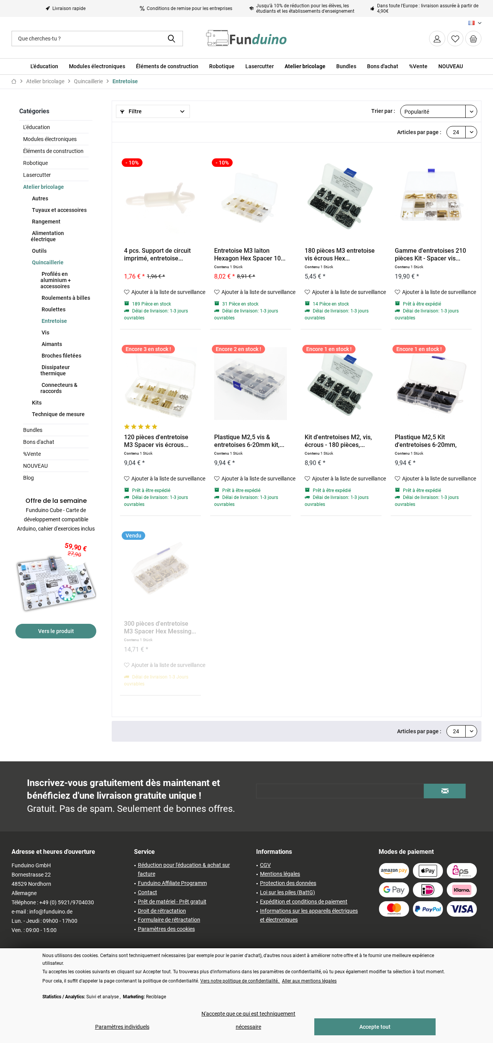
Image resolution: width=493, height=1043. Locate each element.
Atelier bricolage (43, 187)
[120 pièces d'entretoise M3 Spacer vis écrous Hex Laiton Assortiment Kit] (160, 383)
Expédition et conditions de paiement (303, 902)
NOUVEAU (35, 466)
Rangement (45, 221)
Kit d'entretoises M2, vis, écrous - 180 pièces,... (338, 440)
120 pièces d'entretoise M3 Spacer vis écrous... (156, 440)
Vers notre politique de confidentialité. (240, 981)
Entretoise (53, 321)
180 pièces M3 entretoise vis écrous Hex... (340, 254)
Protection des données (288, 883)
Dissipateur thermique (55, 370)
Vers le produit (56, 631)
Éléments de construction (53, 151)
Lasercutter (37, 175)
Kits (36, 403)
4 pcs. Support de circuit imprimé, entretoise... (157, 254)
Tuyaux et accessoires (59, 210)
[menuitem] (473, 38)
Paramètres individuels (122, 1027)
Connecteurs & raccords (58, 388)
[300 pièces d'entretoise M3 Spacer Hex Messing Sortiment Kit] (160, 569)
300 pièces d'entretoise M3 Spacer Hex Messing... (160, 627)
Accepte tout (375, 1027)
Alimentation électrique (47, 236)
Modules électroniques (50, 139)
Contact (147, 892)
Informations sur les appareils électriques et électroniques (309, 915)
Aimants (51, 344)
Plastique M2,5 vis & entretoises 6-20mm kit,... (249, 440)
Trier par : (383, 111)
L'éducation (36, 127)
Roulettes (52, 309)
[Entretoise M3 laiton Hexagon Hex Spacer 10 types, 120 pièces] (250, 196)
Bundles (32, 430)
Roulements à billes (65, 298)
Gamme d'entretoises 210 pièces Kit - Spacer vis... (430, 254)
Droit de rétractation (162, 911)
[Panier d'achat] (473, 38)
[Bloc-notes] (455, 38)
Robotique (35, 163)
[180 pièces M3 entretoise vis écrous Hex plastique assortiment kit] (341, 196)
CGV (265, 865)
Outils (39, 251)
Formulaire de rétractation (169, 920)
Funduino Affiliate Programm (172, 883)
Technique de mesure (58, 414)
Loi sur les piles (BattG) (287, 892)
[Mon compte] (437, 38)
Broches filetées (60, 356)
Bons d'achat (38, 442)
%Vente (32, 454)
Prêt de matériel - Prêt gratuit (172, 902)
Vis (44, 332)
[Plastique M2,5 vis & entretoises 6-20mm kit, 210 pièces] (250, 383)
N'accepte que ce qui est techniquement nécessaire (248, 1020)
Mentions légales (280, 874)
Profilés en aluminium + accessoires (55, 280)
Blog (28, 478)
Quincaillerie (47, 262)
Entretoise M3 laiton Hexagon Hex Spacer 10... (249, 254)
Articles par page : (419, 132)
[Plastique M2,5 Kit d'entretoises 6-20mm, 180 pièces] (431, 383)
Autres (39, 198)
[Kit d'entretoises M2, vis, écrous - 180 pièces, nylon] (341, 383)
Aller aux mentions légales (309, 981)
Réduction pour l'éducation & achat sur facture (184, 869)
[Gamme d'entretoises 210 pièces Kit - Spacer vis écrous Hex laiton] (431, 196)
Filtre (134, 111)
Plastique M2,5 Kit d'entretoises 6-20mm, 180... (426, 441)
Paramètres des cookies (166, 929)
